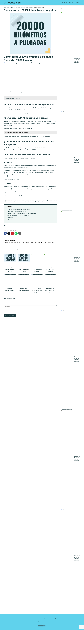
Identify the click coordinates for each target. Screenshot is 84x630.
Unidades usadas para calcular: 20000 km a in (18, 215)
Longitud (63, 2)
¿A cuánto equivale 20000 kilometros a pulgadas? (18, 209)
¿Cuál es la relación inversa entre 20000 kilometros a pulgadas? (22, 213)
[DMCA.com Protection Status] (42, 626)
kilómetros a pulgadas (24, 128)
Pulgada (17, 195)
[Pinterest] (12, 233)
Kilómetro (17, 179)
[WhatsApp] (16, 233)
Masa (77, 2)
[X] (8, 233)
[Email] (19, 233)
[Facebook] (5, 233)
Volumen (71, 2)
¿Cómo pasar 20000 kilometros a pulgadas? (17, 211)
